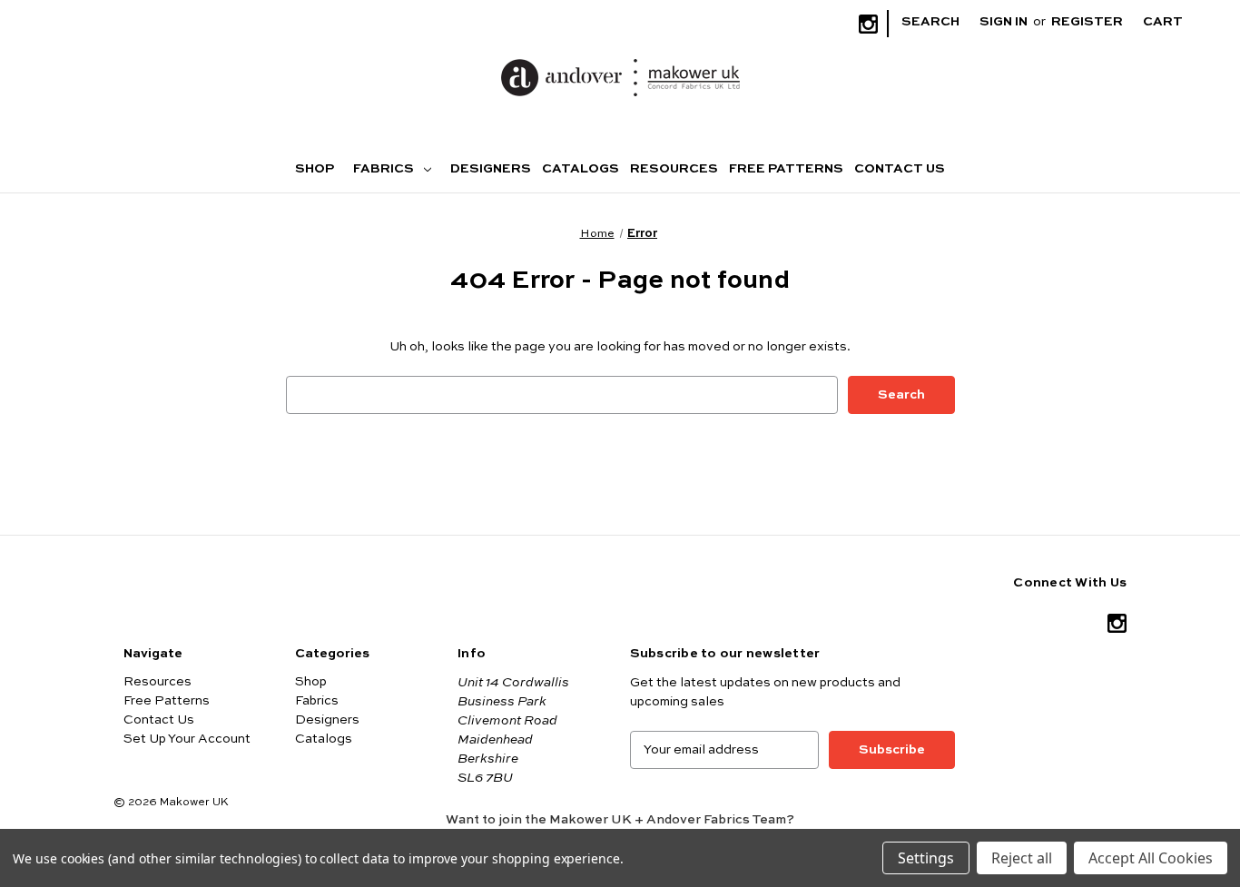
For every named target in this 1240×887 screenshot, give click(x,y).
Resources (674, 169)
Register (1087, 21)
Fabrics (385, 169)
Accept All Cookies (1150, 858)
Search (930, 21)
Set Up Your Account (187, 739)
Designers (490, 169)
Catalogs (580, 169)
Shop (314, 169)
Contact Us (899, 169)
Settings (926, 858)
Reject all (1021, 858)
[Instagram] (868, 24)
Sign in (1003, 21)
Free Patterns (786, 169)
